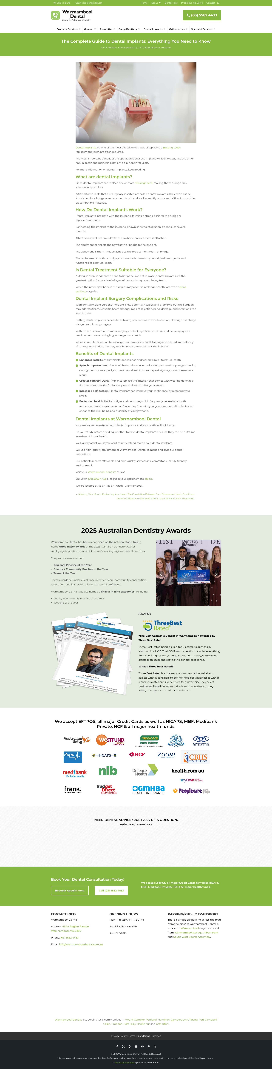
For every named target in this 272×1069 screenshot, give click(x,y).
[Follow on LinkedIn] (154, 1046)
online (148, 478)
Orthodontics (176, 29)
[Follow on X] (123, 1046)
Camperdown (179, 1019)
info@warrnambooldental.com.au (81, 944)
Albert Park (211, 932)
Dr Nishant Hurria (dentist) (119, 47)
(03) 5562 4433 (204, 15)
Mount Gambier (135, 1019)
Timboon (116, 1023)
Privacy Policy (119, 1036)
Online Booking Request (88, 3)
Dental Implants (153, 29)
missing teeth (144, 182)
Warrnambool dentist (68, 1019)
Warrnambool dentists (102, 472)
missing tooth (172, 147)
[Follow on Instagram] (136, 1046)
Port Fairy (129, 1023)
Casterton (162, 1023)
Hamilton (164, 1019)
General (88, 29)
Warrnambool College (188, 932)
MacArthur (143, 1023)
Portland (151, 1019)
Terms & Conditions (139, 1036)
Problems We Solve (192, 3)
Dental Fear (171, 3)
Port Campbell (208, 1019)
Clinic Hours (63, 3)
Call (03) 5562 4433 (111, 890)
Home (144, 3)
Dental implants (86, 147)
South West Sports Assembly (191, 936)
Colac (106, 1023)
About (154, 3)
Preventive (106, 29)
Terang (193, 1019)
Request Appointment (70, 890)
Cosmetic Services (67, 29)
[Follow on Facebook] (117, 1046)
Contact (210, 3)
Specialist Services (201, 29)
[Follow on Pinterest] (148, 1046)
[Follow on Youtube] (142, 1046)
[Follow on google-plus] (129, 1046)
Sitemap (156, 1036)
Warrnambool (190, 928)
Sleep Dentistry (128, 29)
